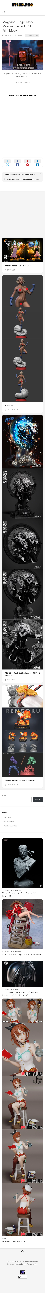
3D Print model (32, 35)
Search (5, 796)
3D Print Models (15, 890)
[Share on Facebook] (17, 162)
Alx (36, 1264)
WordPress (21, 1264)
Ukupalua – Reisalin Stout (13, 1241)
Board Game (9, 822)
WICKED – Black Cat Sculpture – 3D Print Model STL (22, 674)
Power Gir (9, 405)
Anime (4, 1238)
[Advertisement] (22, 135)
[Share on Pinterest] (27, 162)
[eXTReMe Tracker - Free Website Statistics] (22, 1274)
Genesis (20, 35)
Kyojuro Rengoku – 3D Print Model (19, 780)
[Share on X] (7, 162)
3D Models (5, 890)
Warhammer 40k (10, 826)
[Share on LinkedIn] (38, 162)
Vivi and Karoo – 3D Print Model (18, 266)
